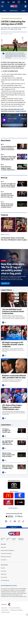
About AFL (3, 547)
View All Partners (13, 508)
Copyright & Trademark (16, 610)
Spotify (11, 111)
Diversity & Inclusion (6, 556)
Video (4, 10)
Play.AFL (3, 568)
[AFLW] (8, 2)
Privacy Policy (14, 539)
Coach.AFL (3, 571)
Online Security (5, 612)
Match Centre (13, 10)
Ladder (23, 10)
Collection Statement (21, 539)
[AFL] (3, 2)
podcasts (7, 234)
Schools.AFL (4, 577)
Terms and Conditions (14, 607)
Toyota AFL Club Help (6, 553)
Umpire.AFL (3, 574)
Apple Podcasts (21, 111)
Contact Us (4, 559)
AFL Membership (5, 580)
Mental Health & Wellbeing (7, 550)
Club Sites (19, 2)
